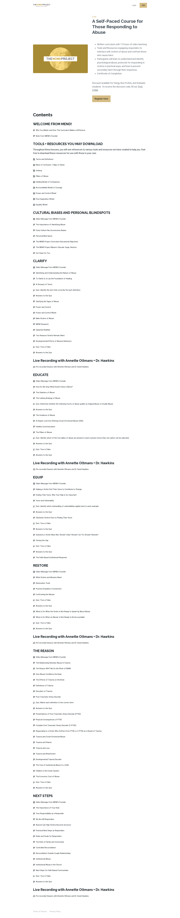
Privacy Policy (55, 912)
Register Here (101, 98)
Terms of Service (40, 912)
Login (134, 5)
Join (143, 5)
